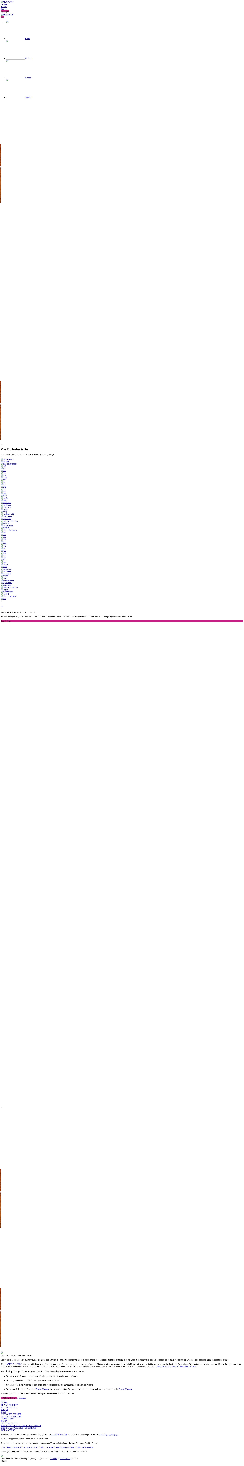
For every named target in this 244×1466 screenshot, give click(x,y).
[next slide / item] (2, 444)
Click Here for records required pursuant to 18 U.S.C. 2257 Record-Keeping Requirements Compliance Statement (47, 1447)
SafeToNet (184, 1366)
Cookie (53, 1458)
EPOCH (63, 1434)
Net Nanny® (173, 1366)
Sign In (28, 97)
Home (27, 39)
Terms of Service (42, 1389)
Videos (4, 7)
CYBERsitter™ (160, 1366)
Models (4, 4)
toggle (3, 12)
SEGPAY (55, 1434)
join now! (5, 11)
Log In (3, 9)
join (2, 17)
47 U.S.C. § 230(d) (14, 1364)
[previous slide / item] (2, 1107)
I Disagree (21, 1398)
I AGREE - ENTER (9, 1398)
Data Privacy (65, 1458)
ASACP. (193, 1366)
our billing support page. (108, 1434)
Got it (4, 1461)
